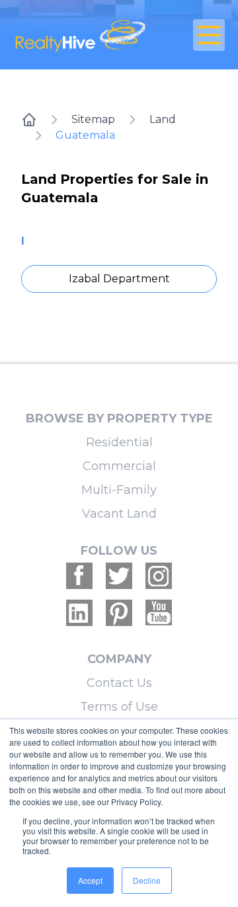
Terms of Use (119, 706)
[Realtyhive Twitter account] (119, 576)
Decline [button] (147, 880)
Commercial (119, 466)
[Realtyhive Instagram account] (158, 576)
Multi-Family (119, 490)
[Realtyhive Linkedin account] (79, 613)
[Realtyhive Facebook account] (79, 576)
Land (162, 119)
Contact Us (119, 683)
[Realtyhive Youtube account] (158, 613)
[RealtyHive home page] (83, 34)
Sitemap (93, 119)
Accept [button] (90, 880)
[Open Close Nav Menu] (209, 35)
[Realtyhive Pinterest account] (119, 613)
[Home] (29, 120)
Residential (119, 442)
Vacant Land (119, 513)
